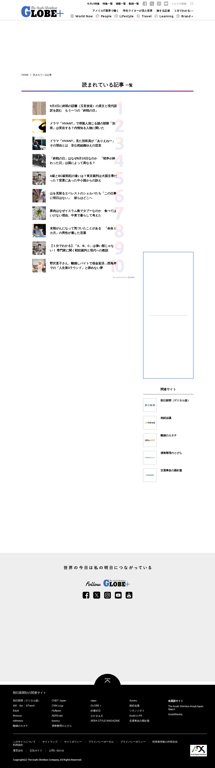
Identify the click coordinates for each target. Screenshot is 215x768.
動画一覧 (134, 3)
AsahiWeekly (175, 714)
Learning (166, 16)
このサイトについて (24, 741)
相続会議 (134, 705)
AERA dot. (57, 715)
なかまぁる (97, 715)
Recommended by (120, 277)
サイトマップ (49, 741)
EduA (16, 710)
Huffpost (56, 710)
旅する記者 (163, 10)
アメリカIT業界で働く (105, 10)
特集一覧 (108, 3)
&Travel (30, 705)
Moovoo (17, 715)
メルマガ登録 (178, 3)
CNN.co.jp (57, 705)
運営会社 (18, 750)
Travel (147, 16)
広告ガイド (36, 750)
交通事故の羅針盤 (139, 720)
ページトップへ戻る (107, 687)
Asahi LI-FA (135, 715)
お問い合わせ (56, 750)
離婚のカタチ (20, 725)
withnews (18, 720)
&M (15, 705)
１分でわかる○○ (184, 10)
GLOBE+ (42, 11)
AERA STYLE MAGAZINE (105, 720)
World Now (84, 16)
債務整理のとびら (62, 725)
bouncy (56, 720)
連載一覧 (121, 3)
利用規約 (18, 744)
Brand (186, 16)
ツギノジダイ (136, 710)
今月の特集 (93, 3)
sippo (93, 700)
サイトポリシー (73, 741)
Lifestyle (126, 16)
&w (21, 705)
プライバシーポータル (101, 741)
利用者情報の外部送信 (165, 741)
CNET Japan (59, 700)
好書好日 (96, 710)
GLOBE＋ (96, 705)
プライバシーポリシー (133, 741)
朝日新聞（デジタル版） (27, 700)
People (106, 16)
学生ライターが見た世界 (138, 10)
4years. (133, 700)
